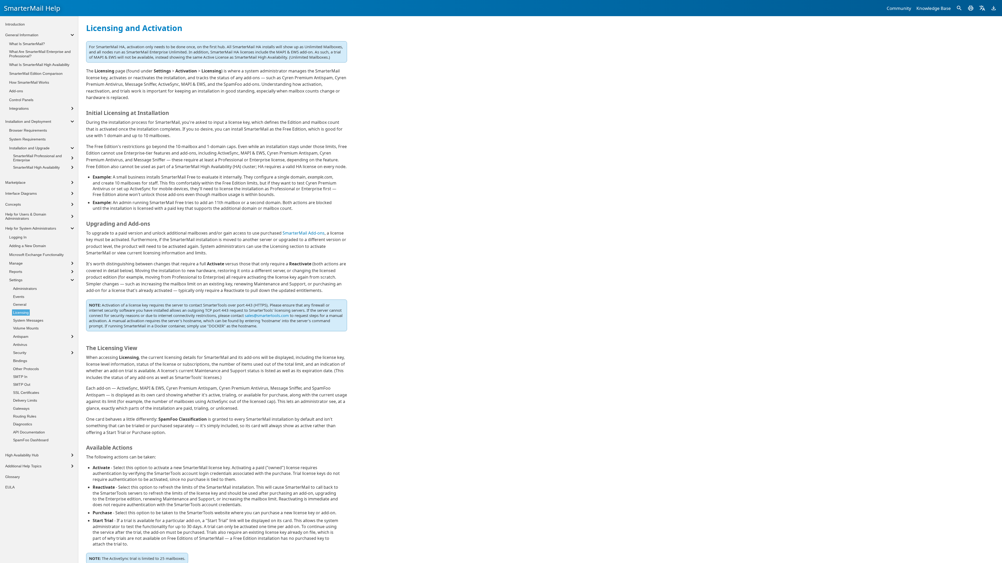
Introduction (15, 24)
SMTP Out (21, 384)
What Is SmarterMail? (27, 44)
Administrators (25, 288)
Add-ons (16, 91)
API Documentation (29, 432)
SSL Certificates (26, 392)
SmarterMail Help (32, 8)
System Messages (28, 320)
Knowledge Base (933, 8)
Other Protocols (26, 369)
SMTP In (20, 377)
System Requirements (27, 139)
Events (18, 297)
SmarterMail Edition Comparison (36, 73)
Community (899, 8)
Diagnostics (22, 424)
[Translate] (982, 8)
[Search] (959, 8)
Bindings (20, 361)
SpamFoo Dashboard (31, 440)
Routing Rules (24, 416)
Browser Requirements (28, 130)
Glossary (12, 477)
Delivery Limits (25, 400)
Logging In (18, 237)
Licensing (21, 312)
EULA (10, 487)
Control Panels (21, 100)
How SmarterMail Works (29, 82)
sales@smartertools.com (267, 315)
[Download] (993, 8)
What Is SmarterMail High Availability (39, 65)
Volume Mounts (26, 328)
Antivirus (20, 344)
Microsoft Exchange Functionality (36, 255)
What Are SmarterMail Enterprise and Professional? (40, 54)
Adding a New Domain (27, 246)
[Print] (970, 8)
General (19, 304)
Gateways (21, 408)
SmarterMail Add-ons (304, 233)
